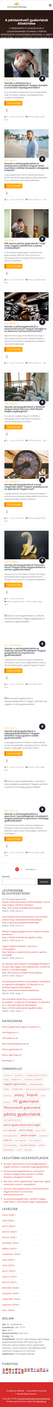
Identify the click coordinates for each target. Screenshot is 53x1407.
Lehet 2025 (7, 1265)
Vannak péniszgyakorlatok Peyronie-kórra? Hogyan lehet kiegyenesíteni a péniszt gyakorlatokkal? (24, 567)
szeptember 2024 (10, 1299)
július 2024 (7, 1310)
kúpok (32, 1094)
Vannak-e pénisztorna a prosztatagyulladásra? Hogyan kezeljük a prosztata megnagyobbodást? (26, 85)
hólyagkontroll (16, 1079)
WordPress (41, 1401)
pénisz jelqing (26, 1130)
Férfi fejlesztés (35, 684)
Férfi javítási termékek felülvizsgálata (24, 908)
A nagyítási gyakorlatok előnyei (36, 1075)
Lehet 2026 (7, 1220)
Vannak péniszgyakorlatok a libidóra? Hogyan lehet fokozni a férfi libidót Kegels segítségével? (24, 409)
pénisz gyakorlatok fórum (12, 1120)
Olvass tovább (14, 103)
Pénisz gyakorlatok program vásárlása (20, 1027)
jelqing (19, 1095)
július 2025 (7, 1259)
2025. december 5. (12, 481)
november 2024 (9, 1293)
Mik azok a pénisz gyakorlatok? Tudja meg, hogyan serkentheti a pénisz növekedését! (24, 245)
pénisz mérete (41, 1130)
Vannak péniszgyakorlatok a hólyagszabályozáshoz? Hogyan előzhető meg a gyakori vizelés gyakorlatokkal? (21, 734)
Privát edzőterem (35, 1140)
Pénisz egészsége (36, 116)
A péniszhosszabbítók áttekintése (23, 922)
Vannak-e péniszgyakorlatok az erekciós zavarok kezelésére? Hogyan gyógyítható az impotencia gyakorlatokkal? (25, 651)
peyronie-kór (43, 1136)
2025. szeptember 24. (13, 645)
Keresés (6, 876)
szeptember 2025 (10, 1254)
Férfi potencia (34, 199)
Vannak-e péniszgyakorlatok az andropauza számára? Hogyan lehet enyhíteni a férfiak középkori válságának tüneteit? (26, 167)
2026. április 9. (10, 240)
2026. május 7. (10, 160)
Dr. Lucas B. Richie (15, 116)
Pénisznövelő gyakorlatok (14, 1043)
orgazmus (7, 1102)
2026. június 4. (10, 80)
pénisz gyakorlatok (22, 1114)
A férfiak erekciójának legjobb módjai (24, 937)
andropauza (8, 1075)
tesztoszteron (8, 1150)
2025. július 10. (10, 728)
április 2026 (7, 1226)
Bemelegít (7, 1060)
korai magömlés (20, 1140)
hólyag (6, 1079)
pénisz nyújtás (28, 1135)
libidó (43, 1095)
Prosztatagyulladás (10, 1145)
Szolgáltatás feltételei (15, 1390)
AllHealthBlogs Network (27, 1394)
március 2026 (8, 1231)
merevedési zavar (36, 1084)
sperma (41, 1145)
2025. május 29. (11, 811)
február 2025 (8, 1282)
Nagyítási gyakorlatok (15, 1084)
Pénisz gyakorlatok (37, 279)
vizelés (19, 1150)
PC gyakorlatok (26, 1101)
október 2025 (8, 1248)
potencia (8, 1140)
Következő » (31, 869)
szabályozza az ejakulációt (33, 1079)
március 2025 (8, 1276)
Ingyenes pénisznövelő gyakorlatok (37, 1089)
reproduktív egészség (27, 1145)
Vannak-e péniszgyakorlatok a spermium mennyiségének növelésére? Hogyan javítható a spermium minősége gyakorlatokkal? (26, 817)
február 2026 (8, 1237)
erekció (6, 1089)
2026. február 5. (11, 404)
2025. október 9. (11, 562)
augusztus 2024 (9, 1304)
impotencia (7, 1095)
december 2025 (9, 1243)
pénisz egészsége (10, 1130)
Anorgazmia (19, 1075)
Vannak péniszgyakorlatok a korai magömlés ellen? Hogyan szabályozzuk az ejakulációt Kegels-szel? (26, 486)
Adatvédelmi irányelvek (37, 1390)
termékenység (17, 1089)
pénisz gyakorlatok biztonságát (22, 1124)
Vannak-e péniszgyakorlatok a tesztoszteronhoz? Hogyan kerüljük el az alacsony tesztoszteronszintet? (25, 328)
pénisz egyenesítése (10, 1136)
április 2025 (7, 1271)
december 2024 (9, 1287)
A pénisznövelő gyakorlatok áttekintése (33, 1398)
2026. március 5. (11, 323)
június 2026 (7, 1215)
